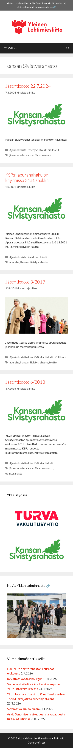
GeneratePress (37, 742)
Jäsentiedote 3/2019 (25, 281)
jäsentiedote (16, 155)
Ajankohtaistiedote (21, 357)
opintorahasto (14, 473)
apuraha (14, 262)
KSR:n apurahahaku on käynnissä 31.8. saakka (27, 177)
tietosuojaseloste (44, 7)
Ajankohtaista (17, 149)
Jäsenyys (32, 149)
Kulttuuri (60, 357)
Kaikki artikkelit (49, 149)
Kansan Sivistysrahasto (39, 155)
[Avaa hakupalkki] (68, 48)
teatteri (53, 362)
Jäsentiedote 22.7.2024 (28, 86)
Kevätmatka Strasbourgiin (24, 679)
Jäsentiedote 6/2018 (25, 382)
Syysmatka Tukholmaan (23, 709)
